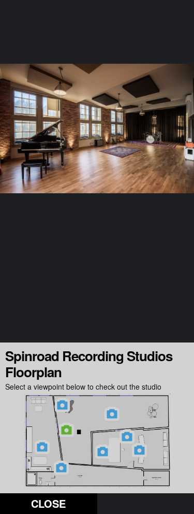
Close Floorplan (48, 505)
